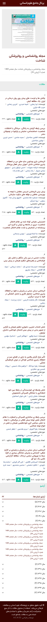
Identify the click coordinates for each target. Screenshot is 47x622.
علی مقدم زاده (18, 170)
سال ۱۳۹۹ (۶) (40, 564)
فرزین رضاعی (12, 104)
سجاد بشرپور (30, 269)
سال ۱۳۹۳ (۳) (39, 592)
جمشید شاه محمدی (30, 197)
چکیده (26, 119)
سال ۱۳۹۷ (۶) (40, 573)
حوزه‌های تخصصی (33, 113)
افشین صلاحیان (32, 137)
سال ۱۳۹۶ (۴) (40, 578)
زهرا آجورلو (34, 429)
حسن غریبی (7, 137)
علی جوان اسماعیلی (19, 396)
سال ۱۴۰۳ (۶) (40, 506)
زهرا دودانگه (33, 366)
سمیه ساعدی (19, 137)
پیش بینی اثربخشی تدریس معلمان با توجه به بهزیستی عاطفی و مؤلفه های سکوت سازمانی (26, 193)
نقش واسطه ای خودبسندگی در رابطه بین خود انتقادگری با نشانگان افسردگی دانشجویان (26, 391)
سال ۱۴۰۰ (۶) (40, 520)
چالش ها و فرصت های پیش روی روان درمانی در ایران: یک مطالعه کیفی (25, 100)
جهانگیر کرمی (22, 336)
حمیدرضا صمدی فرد (30, 266)
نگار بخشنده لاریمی (30, 299)
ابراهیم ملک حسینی (19, 366)
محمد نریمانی (15, 266)
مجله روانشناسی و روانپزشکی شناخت (27, 58)
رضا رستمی (29, 170)
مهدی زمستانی (18, 233)
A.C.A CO (17, 617)
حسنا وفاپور (33, 336)
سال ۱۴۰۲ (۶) (40, 511)
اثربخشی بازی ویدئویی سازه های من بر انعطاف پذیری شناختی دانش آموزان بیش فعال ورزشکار (26, 163)
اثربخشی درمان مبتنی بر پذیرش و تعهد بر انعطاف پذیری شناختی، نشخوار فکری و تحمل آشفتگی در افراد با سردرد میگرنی (25, 293)
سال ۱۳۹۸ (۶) (40, 569)
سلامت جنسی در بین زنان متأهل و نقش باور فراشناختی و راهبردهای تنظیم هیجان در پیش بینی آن (24, 260)
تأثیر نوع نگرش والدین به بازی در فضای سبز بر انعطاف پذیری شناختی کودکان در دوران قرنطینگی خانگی (25, 359)
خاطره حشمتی (32, 465)
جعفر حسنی (10, 429)
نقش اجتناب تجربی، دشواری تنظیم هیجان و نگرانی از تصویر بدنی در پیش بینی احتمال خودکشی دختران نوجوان (24, 329)
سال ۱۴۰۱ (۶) (40, 516)
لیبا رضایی (34, 104)
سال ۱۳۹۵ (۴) (40, 583)
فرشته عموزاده (32, 167)
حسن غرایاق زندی (18, 167)
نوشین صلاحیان (37, 140)
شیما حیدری (23, 104)
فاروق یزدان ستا (15, 197)
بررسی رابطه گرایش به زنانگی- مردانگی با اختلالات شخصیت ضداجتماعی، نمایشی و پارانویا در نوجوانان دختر (24, 131)
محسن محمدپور (18, 465)
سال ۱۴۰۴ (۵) (40, 502)
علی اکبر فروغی (17, 461)
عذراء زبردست (16, 299)
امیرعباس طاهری (31, 461)
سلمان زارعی (33, 396)
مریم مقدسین (22, 429)
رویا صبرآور (34, 200)
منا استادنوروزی (32, 233)
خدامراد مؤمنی (9, 336)
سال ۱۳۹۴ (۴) (40, 587)
